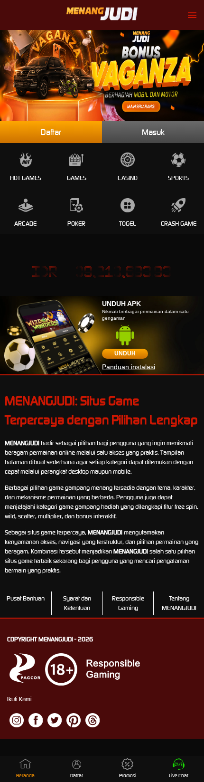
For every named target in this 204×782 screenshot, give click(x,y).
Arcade (25, 223)
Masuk (153, 132)
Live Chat (178, 775)
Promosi (127, 775)
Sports (178, 178)
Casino (128, 178)
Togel (127, 223)
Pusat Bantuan (26, 598)
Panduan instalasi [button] (128, 367)
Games (76, 178)
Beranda (25, 775)
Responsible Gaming (128, 603)
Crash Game (178, 223)
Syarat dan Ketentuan (77, 603)
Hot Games (25, 178)
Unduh (125, 353)
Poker (76, 223)
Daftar (51, 132)
